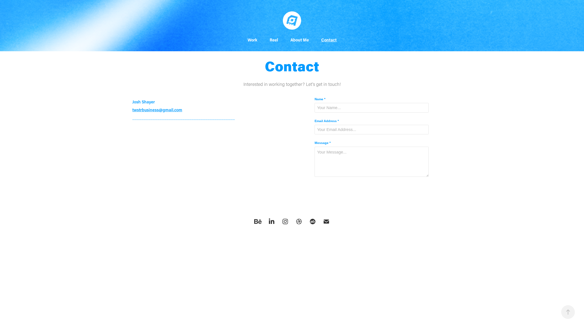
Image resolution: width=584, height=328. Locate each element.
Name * (320, 99)
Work (252, 40)
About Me (299, 40)
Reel (274, 40)
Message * (323, 142)
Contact (329, 40)
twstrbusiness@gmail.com (157, 110)
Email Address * (327, 121)
